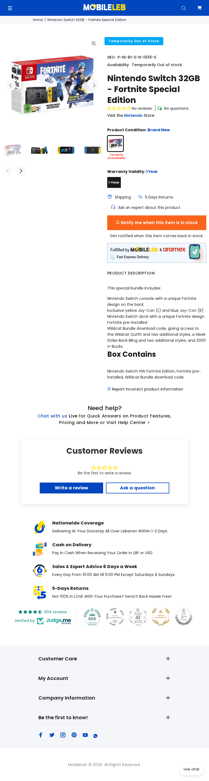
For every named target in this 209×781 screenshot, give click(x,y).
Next (94, 85)
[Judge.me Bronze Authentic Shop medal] (161, 617)
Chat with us (52, 416)
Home (38, 19)
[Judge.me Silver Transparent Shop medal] (115, 617)
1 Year (114, 182)
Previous (10, 85)
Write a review (71, 488)
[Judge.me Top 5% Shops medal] (183, 617)
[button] (119, 108)
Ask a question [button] (137, 488)
